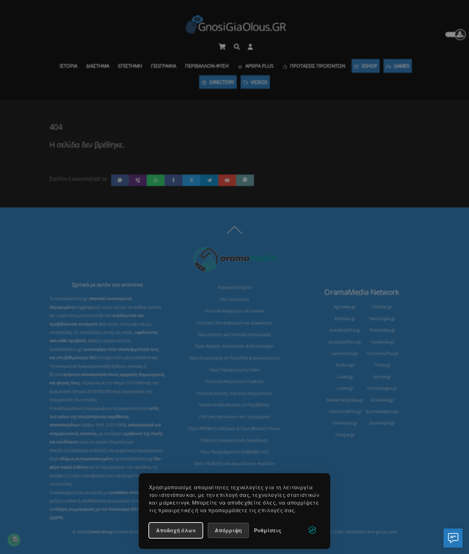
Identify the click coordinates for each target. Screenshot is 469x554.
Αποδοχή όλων (176, 530)
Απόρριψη (228, 530)
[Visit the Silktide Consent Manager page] (312, 530)
